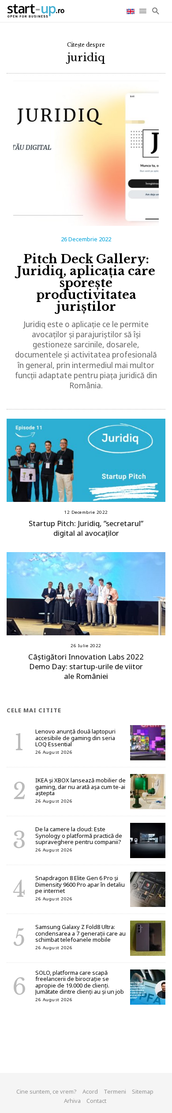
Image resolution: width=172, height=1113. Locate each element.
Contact (96, 1101)
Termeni (115, 1091)
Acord (90, 1091)
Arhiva (72, 1101)
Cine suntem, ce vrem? (46, 1091)
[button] (143, 11)
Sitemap (142, 1091)
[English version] (131, 11)
